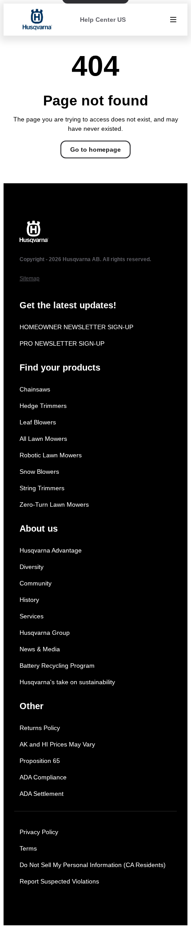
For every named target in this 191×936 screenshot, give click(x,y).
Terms (28, 848)
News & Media (40, 649)
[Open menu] (173, 19)
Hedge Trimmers (43, 405)
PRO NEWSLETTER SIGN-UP (62, 343)
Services (32, 616)
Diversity (32, 566)
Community (36, 583)
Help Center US (103, 19)
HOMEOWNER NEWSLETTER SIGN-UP (76, 327)
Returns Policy (40, 727)
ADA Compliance (43, 777)
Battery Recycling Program (57, 665)
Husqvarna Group (45, 632)
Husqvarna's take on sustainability (67, 682)
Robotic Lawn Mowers (51, 455)
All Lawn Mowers (43, 438)
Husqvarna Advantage (51, 550)
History (29, 599)
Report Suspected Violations (59, 881)
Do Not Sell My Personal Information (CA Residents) (93, 864)
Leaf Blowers (38, 422)
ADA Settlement (42, 793)
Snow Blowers (39, 471)
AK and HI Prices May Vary (57, 744)
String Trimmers (42, 488)
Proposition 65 (40, 760)
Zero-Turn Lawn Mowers (54, 504)
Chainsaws (35, 389)
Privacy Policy (39, 831)
